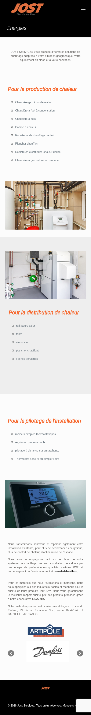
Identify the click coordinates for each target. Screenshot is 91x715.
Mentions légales (73, 705)
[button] (11, 653)
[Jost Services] (45, 9)
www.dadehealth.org (66, 571)
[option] (45, 651)
